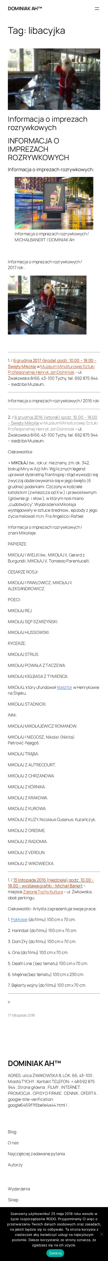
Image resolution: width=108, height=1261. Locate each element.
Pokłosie (19, 919)
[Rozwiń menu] (97, 8)
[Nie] (101, 1234)
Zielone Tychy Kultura (43, 892)
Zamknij (55, 1253)
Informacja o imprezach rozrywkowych (48, 123)
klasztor (64, 687)
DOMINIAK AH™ (25, 8)
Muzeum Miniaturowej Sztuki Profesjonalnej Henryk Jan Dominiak (51, 369)
